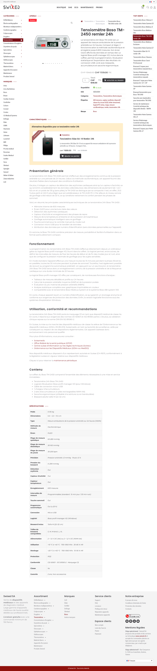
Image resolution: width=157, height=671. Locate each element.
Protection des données (133, 606)
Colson (5, 106)
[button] (152, 1)
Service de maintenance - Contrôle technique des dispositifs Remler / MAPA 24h (142, 107)
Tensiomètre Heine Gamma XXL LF (142, 116)
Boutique (61, 7)
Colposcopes (7, 33)
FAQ (96, 603)
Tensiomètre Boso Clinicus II (143, 20)
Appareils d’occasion (10, 70)
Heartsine (6, 129)
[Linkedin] (130, 621)
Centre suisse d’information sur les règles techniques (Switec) (62, 346)
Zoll (4, 182)
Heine (5, 132)
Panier (97, 631)
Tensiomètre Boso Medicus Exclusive (142, 43)
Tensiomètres (8, 40)
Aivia (5, 86)
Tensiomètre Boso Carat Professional (141, 62)
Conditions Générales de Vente (135, 603)
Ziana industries (8, 179)
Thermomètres (8, 63)
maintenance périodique (65, 360)
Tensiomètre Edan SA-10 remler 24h (77, 139)
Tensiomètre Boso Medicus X (143, 27)
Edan (5, 122)
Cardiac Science (8, 99)
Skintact (6, 165)
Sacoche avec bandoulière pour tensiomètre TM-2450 (142, 99)
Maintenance (87, 7)
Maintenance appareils (102, 615)
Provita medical (8, 149)
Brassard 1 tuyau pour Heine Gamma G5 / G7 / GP (142, 81)
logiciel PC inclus (98, 105)
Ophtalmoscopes (9, 57)
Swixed (5, 172)
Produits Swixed (8, 76)
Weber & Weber (8, 175)
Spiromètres (7, 50)
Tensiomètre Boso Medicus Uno (142, 31)
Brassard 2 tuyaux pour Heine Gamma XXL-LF (143, 130)
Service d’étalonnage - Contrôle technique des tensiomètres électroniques (142, 122)
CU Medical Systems (10, 116)
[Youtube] (138, 621)
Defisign (6, 119)
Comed (5, 109)
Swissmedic (39, 341)
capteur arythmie (108, 100)
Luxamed (6, 139)
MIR (4, 142)
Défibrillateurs (8, 20)
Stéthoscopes (8, 60)
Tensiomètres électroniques (100, 22)
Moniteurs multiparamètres (12, 27)
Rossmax (6, 152)
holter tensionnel (114, 102)
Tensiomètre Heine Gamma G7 (143, 48)
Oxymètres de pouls (10, 47)
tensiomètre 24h (114, 107)
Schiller (5, 159)
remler (106, 107)
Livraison (98, 606)
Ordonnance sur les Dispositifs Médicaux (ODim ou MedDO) (61, 348)
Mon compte (99, 625)
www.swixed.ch (141, 636)
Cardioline (6, 102)
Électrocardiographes (10, 23)
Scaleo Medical (8, 155)
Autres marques (69, 617)
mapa (107, 105)
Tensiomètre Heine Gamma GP (142, 87)
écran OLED (104, 102)
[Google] (134, 621)
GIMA (5, 126)
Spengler (6, 169)
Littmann (6, 135)
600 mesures (97, 100)
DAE (70, 7)
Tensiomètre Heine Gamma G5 (143, 23)
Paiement (98, 634)
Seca (5, 162)
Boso (5, 92)
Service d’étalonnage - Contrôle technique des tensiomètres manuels (141, 74)
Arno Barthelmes (9, 89)
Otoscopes (7, 53)
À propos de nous (131, 600)
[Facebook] (127, 621)
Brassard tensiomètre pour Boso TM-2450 (142, 93)
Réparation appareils (102, 612)
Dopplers (6, 37)
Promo (99, 7)
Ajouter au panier (115, 80)
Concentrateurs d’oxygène (12, 43)
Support (97, 600)
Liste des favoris (100, 628)
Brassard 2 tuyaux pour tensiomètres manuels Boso (142, 67)
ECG (76, 7)
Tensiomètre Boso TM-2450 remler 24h (142, 37)
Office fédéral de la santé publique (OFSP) (53, 343)
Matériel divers (8, 67)
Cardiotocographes (9, 30)
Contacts (128, 609)
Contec (5, 112)
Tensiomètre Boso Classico (142, 57)
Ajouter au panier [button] (71, 156)
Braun (5, 96)
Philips (5, 145)
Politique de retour (101, 609)
